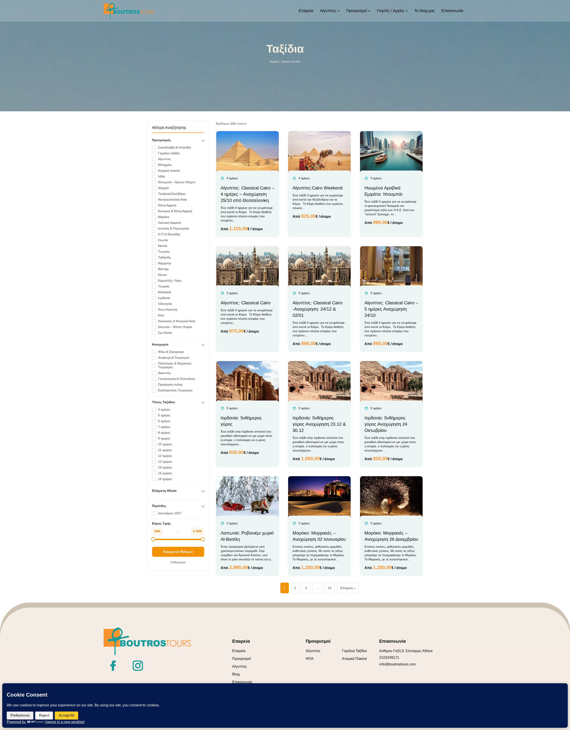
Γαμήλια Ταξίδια (354, 651)
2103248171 (389, 657)
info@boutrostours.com (397, 664)
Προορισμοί (241, 659)
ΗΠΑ (310, 659)
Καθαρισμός (178, 562)
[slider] (153, 539)
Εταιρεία (238, 651)
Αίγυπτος (239, 666)
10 (329, 588)
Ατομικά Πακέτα (354, 659)
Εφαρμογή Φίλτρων (178, 551)
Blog (236, 674)
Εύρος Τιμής (161, 523)
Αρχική (274, 61)
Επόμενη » (347, 588)
